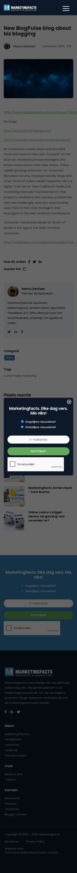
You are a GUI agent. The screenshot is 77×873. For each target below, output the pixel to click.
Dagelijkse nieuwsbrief (40, 421)
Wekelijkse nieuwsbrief (40, 427)
